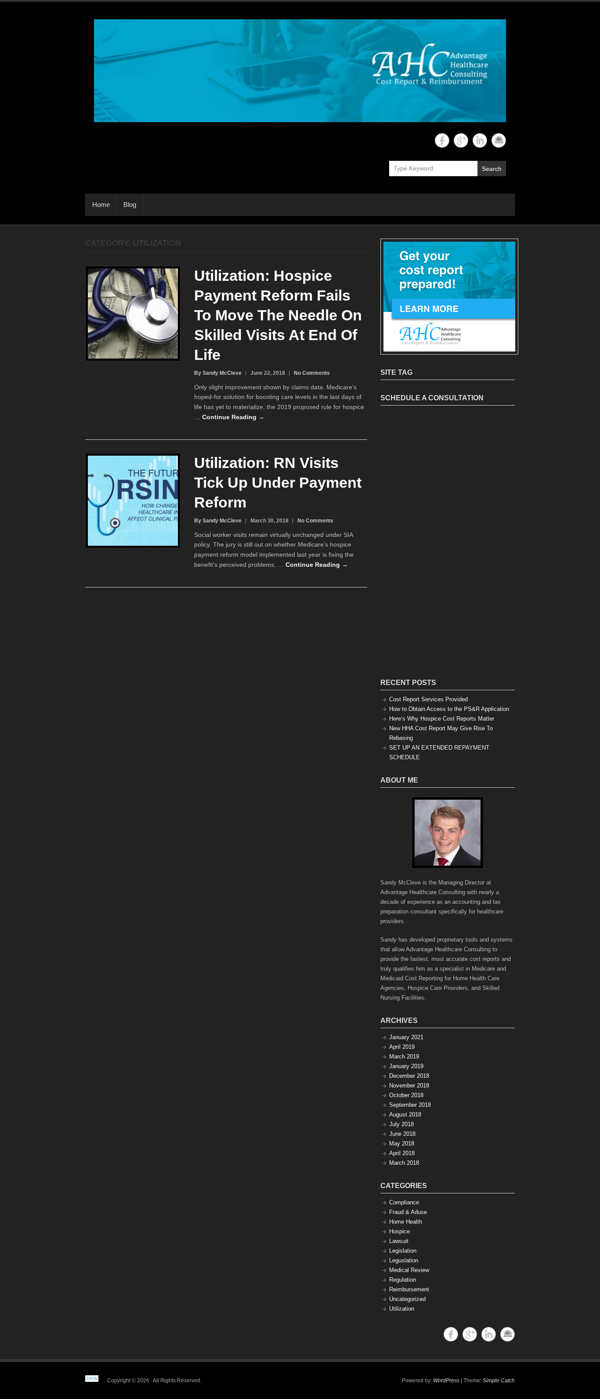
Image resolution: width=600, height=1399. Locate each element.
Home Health (405, 1221)
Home (101, 204)
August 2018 (405, 1114)
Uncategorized (407, 1299)
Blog (129, 204)
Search (492, 168)
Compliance (404, 1202)
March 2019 (404, 1056)
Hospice (399, 1231)
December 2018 (409, 1076)
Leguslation (403, 1260)
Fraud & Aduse (408, 1212)
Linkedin (480, 140)
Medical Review (409, 1270)
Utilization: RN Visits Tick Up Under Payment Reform (277, 482)
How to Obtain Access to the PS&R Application (449, 709)
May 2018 (401, 1143)
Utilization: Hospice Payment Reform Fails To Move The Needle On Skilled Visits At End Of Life (278, 315)
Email (499, 140)
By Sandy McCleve (218, 373)
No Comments (312, 373)
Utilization (401, 1308)
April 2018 (402, 1153)
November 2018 (409, 1085)
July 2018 (401, 1124)
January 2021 (406, 1037)
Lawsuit (398, 1241)
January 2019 (406, 1066)
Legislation (402, 1250)
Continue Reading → (233, 416)
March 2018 (404, 1163)
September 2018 (410, 1105)
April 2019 (402, 1047)
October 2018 (406, 1095)
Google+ (461, 140)
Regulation (402, 1279)
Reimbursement (409, 1289)
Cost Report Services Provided (428, 699)
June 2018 (402, 1134)
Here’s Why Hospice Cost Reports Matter (441, 718)
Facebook (442, 140)
